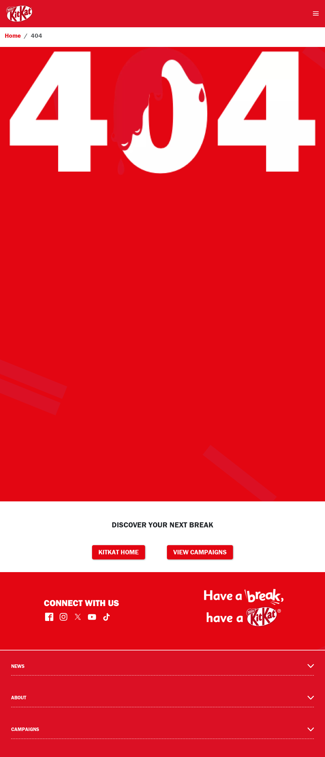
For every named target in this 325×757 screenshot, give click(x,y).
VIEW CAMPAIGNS (200, 552)
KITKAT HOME (118, 552)
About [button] (18, 697)
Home (13, 35)
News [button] (17, 666)
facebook (49, 617)
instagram (63, 617)
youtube (92, 617)
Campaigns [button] (25, 729)
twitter (77, 617)
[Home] (19, 13)
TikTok (106, 617)
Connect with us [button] (81, 602)
